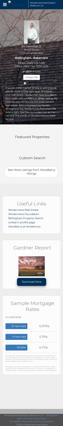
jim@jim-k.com (32, 71)
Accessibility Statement (21, 421)
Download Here (31, 281)
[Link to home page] (17, 4)
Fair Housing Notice (44, 421)
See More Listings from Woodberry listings (31, 171)
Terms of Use (23, 418)
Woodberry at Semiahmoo (24, 226)
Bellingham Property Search (25, 218)
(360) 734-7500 (32, 66)
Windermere (52, 415)
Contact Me (31, 77)
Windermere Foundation (23, 214)
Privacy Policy (39, 418)
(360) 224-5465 (36, 63)
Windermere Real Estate (23, 210)
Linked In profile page (21, 222)
